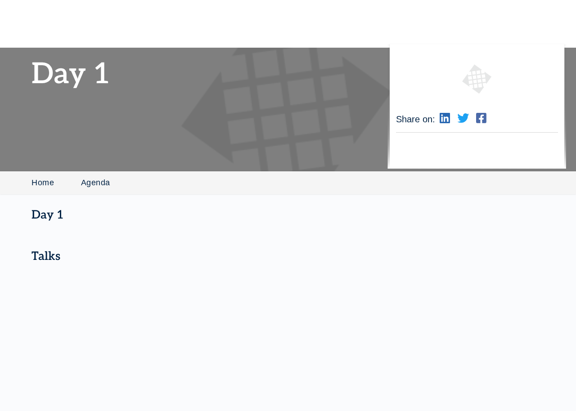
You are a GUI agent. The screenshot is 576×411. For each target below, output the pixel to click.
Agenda (95, 182)
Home (43, 182)
